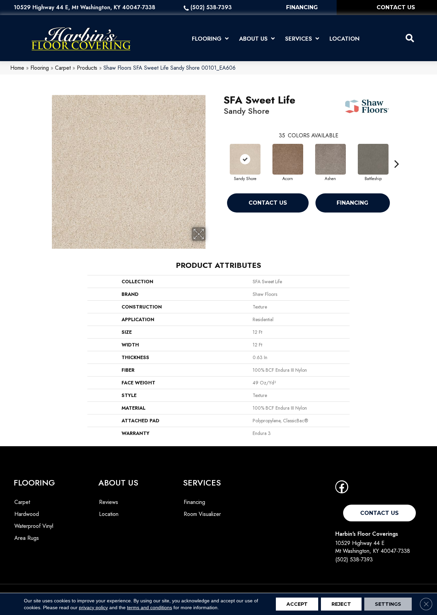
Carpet (63, 68)
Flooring (39, 68)
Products (87, 68)
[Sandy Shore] (245, 159)
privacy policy (93, 607)
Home (17, 68)
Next (397, 153)
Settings (388, 604)
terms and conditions (149, 607)
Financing (352, 203)
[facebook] (341, 489)
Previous (220, 153)
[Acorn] (288, 159)
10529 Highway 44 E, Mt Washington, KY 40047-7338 (84, 7)
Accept (297, 604)
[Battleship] (373, 159)
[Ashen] (330, 159)
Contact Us (268, 203)
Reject (341, 604)
